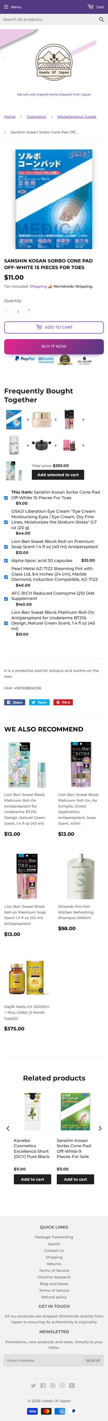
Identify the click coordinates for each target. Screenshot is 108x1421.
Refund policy (54, 1297)
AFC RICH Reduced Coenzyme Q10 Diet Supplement (52, 595)
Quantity (12, 300)
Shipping (38, 286)
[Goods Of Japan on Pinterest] (53, 1386)
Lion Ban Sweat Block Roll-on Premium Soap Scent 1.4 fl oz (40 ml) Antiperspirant (54, 544)
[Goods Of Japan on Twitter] (33, 1386)
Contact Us (54, 1250)
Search (54, 1244)
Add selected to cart (58, 474)
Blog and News (54, 1283)
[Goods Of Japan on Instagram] (62, 1386)
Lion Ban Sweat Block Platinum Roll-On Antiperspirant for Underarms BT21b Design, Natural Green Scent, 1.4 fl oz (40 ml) (53, 620)
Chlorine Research (54, 1277)
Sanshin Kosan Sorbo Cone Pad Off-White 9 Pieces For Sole (74, 1148)
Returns (54, 1264)
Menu (16, 7)
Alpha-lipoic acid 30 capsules (42, 560)
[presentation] (8, 1128)
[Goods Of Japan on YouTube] (72, 1386)
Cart (99, 7)
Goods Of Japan (56, 1401)
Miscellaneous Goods (76, 116)
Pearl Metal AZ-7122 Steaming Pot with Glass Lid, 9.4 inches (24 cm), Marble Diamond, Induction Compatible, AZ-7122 (54, 574)
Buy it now (54, 346)
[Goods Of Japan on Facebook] (43, 1386)
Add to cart (32, 1179)
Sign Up (93, 1360)
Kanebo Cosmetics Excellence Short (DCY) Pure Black (32, 1148)
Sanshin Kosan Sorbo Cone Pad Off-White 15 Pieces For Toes (55, 494)
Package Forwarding (54, 1237)
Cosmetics (36, 116)
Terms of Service (54, 1270)
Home (10, 116)
